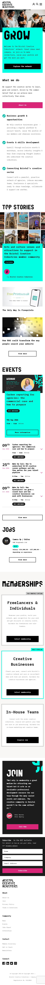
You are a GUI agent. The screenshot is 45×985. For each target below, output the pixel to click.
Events (4, 924)
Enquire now (22, 740)
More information (22, 432)
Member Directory (9, 944)
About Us (22, 105)
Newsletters (7, 950)
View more (22, 354)
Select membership (22, 639)
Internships (7, 931)
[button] (41, 4)
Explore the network (22, 66)
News (4, 921)
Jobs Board (6, 927)
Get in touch (7, 947)
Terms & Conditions (10, 907)
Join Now (22, 827)
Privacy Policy (8, 904)
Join (4, 901)
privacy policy (12, 846)
